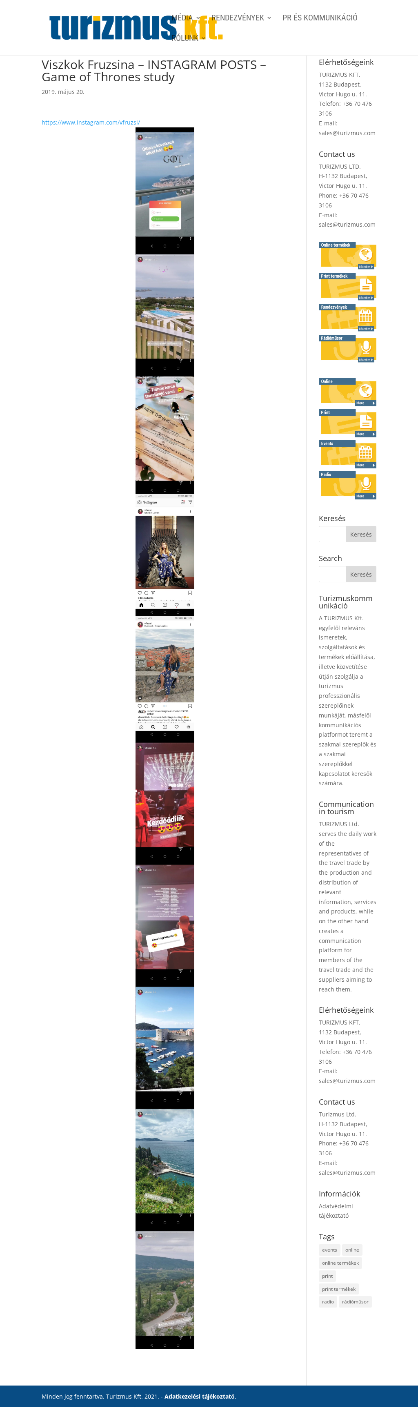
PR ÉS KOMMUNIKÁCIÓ (320, 18)
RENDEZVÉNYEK (237, 18)
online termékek (340, 1262)
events (329, 1249)
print (327, 1275)
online (352, 1249)
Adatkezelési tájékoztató (200, 1396)
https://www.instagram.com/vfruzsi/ (91, 122)
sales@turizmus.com (347, 133)
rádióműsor (355, 1301)
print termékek (339, 1288)
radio (328, 1301)
